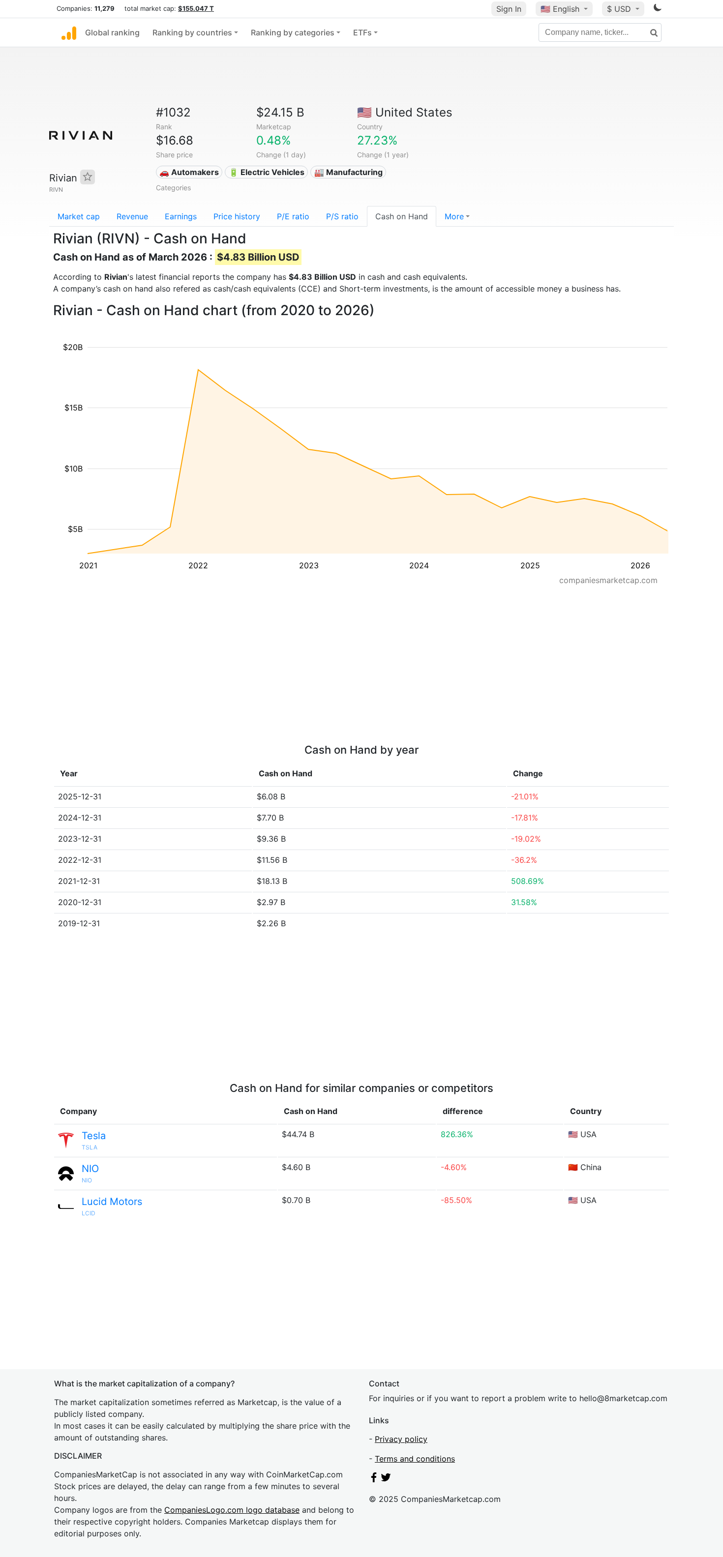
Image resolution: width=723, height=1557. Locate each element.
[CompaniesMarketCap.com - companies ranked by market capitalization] (68, 32)
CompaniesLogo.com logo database (232, 1510)
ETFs (362, 32)
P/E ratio (293, 216)
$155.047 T (196, 8)
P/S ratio (342, 216)
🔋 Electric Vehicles (266, 172)
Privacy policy (401, 1439)
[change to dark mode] (658, 9)
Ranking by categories (292, 32)
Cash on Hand (401, 216)
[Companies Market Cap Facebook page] (374, 1479)
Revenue (132, 216)
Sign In (508, 9)
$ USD (620, 9)
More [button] (454, 216)
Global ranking (112, 32)
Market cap (79, 216)
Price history (236, 216)
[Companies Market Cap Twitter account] (386, 1479)
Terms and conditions (415, 1459)
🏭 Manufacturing (348, 172)
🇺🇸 (560, 9)
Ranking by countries (192, 32)
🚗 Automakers (189, 172)
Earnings (181, 216)
